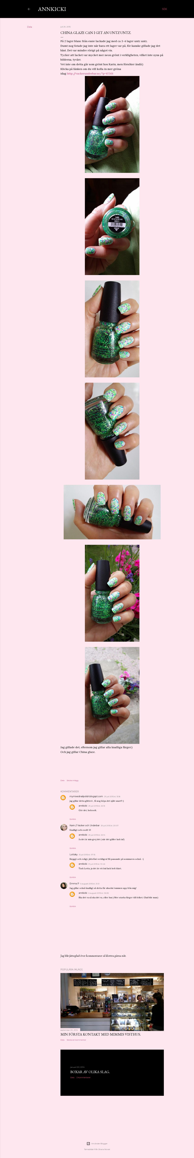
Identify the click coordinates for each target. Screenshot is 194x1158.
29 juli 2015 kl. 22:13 (96, 806)
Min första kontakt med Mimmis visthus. (100, 1034)
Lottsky (74, 854)
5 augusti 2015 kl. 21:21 (89, 884)
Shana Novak (104, 1149)
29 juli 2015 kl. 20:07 (110, 825)
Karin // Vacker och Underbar (85, 825)
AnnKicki (52, 9)
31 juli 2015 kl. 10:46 (96, 864)
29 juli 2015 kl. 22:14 (96, 835)
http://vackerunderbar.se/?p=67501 (90, 73)
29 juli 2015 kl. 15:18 (112, 796)
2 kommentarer (83, 1077)
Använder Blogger (99, 1143)
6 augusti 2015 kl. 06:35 (98, 893)
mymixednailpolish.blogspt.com (86, 796)
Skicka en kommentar (76, 1040)
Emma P (74, 883)
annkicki (83, 805)
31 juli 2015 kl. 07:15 (87, 854)
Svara (73, 819)
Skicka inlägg (72, 780)
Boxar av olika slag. (90, 1071)
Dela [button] (29, 27)
